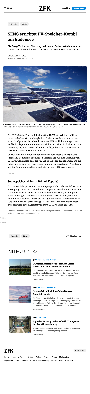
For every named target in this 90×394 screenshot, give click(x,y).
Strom (24, 24)
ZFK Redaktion (21, 56)
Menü (9, 8)
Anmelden (66, 8)
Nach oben (79, 350)
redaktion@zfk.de (32, 213)
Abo (79, 8)
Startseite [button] (45, 8)
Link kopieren (75, 236)
